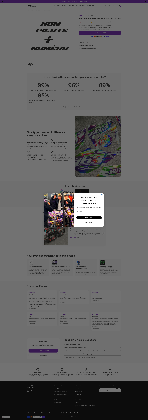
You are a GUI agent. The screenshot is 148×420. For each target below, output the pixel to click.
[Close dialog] (102, 195)
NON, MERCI (89, 222)
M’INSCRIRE (89, 217)
